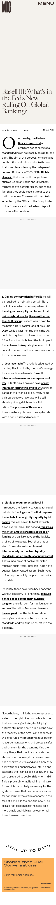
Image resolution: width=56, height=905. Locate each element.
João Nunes (11, 130)
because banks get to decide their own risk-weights (26, 598)
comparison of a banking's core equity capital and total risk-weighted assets (25, 311)
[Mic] (6, 7)
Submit (46, 883)
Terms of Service (45, 888)
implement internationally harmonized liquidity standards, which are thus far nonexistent (27, 551)
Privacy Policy (10, 889)
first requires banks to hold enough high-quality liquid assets (27, 517)
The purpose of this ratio (25, 407)
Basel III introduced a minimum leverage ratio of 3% (26, 378)
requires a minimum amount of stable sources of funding (27, 532)
